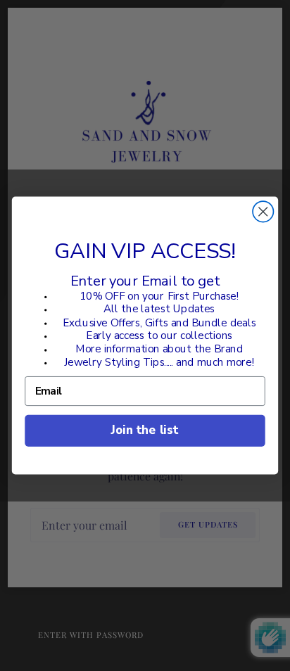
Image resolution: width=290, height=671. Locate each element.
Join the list (144, 430)
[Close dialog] (263, 211)
